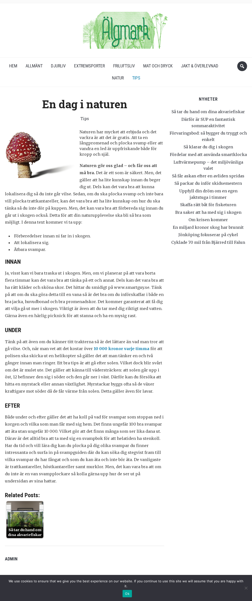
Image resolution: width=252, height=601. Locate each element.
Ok (127, 594)
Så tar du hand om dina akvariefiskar (208, 111)
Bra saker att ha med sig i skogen (208, 212)
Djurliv (58, 65)
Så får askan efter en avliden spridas (208, 175)
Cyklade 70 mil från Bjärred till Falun (208, 242)
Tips (136, 77)
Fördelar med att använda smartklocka (208, 154)
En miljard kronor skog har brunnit (208, 227)
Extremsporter (89, 65)
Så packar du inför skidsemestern (208, 183)
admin (11, 558)
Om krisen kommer (208, 219)
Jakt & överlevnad (199, 65)
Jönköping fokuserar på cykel (208, 234)
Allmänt (34, 65)
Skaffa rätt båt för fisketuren (208, 204)
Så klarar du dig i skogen (208, 146)
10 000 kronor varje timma (121, 348)
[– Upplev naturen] (126, 28)
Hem (13, 65)
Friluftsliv (124, 65)
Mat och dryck (158, 65)
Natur (118, 77)
